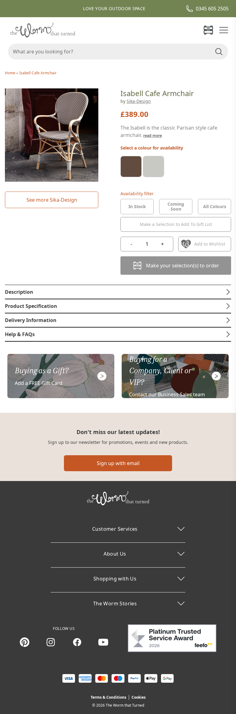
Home (10, 73)
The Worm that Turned (125, 705)
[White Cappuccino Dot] (153, 166)
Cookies (139, 697)
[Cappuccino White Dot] (131, 166)
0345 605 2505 (212, 8)
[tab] (137, 206)
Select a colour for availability (151, 148)
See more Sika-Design (51, 199)
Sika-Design (139, 101)
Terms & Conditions (108, 697)
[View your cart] (208, 30)
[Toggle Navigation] (223, 30)
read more (152, 135)
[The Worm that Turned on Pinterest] (25, 642)
